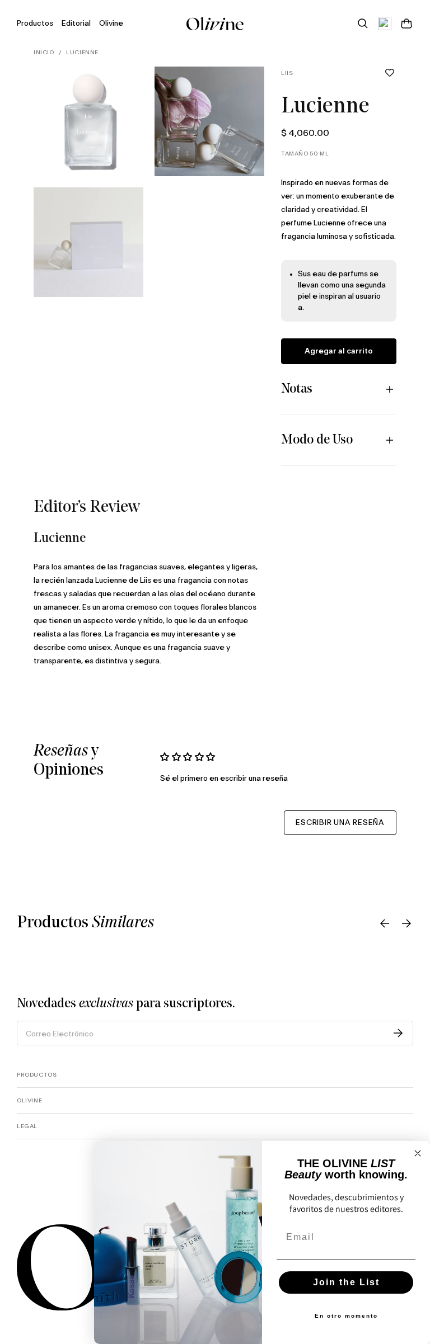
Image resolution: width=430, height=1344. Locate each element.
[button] (389, 73)
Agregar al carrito (339, 351)
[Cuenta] (384, 23)
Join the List (346, 1282)
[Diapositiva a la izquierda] (384, 923)
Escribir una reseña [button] (340, 823)
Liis (287, 73)
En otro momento (346, 1316)
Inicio (44, 52)
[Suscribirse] (398, 1033)
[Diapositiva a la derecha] (406, 923)
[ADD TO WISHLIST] (389, 73)
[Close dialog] (417, 1153)
